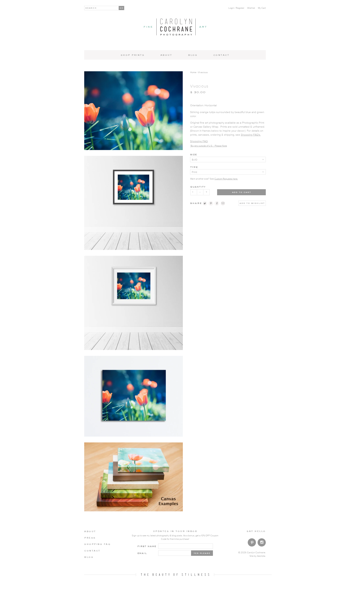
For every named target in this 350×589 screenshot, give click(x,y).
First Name (146, 546)
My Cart (262, 8)
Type (194, 167)
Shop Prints (133, 55)
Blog (192, 55)
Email (142, 553)
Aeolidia (261, 556)
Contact (221, 55)
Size (193, 154)
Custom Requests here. (226, 179)
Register (240, 8)
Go (122, 8)
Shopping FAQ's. (251, 134)
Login (231, 8)
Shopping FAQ (199, 141)
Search (91, 8)
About (166, 55)
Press (90, 537)
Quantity (198, 186)
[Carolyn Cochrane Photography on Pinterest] (252, 543)
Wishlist (251, 8)
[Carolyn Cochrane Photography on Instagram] (262, 542)
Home (193, 72)
